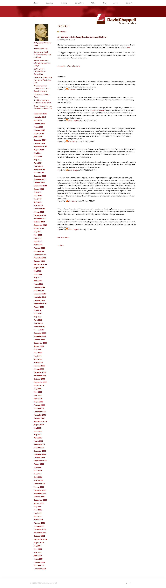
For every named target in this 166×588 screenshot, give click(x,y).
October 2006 (39, 457)
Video (93, 3)
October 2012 (39, 222)
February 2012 (39, 248)
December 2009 (40, 333)
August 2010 (39, 307)
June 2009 (38, 353)
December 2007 (40, 412)
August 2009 (39, 346)
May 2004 (37, 552)
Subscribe (63, 32)
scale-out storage (98, 110)
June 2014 (38, 156)
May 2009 (37, 356)
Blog (104, 3)
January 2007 (39, 448)
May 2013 (37, 199)
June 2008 (38, 392)
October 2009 (39, 340)
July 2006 (37, 467)
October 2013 (39, 182)
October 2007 (39, 418)
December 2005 (40, 490)
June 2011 (38, 274)
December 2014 (40, 140)
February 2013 (39, 209)
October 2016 (39, 124)
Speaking (49, 3)
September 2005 (40, 500)
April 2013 (38, 202)
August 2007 (39, 425)
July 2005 (37, 506)
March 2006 (38, 480)
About (115, 3)
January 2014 (39, 173)
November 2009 (40, 336)
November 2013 (40, 179)
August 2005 (39, 503)
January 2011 (39, 290)
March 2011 (38, 284)
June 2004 (38, 549)
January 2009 (39, 369)
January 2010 (39, 330)
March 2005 (38, 520)
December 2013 (40, 176)
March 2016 (38, 127)
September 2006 (40, 461)
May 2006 (37, 474)
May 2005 (37, 513)
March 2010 (38, 323)
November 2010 (40, 297)
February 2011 (39, 287)
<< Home (60, 245)
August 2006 (39, 464)
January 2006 (39, 487)
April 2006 (38, 477)
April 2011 (38, 281)
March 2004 (38, 559)
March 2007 (38, 441)
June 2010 (38, 313)
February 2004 (39, 562)
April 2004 (38, 556)
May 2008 (37, 395)
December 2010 (40, 294)
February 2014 (39, 169)
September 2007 (40, 421)
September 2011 (40, 264)
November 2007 (40, 415)
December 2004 (40, 529)
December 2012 (40, 215)
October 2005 (39, 497)
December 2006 (40, 451)
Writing (64, 3)
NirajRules (72, 89)
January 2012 (39, 251)
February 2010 (39, 326)
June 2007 (38, 431)
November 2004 (40, 533)
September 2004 (40, 539)
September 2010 (40, 304)
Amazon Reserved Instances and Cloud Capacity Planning (41, 88)
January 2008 (39, 408)
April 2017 (38, 120)
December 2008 (40, 372)
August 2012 (39, 228)
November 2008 (40, 376)
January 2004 (39, 565)
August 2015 (39, 133)
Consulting (79, 3)
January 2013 (39, 212)
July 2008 (37, 389)
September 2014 (40, 146)
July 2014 (37, 153)
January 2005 (39, 526)
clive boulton (72, 141)
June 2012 (38, 235)
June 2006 (38, 470)
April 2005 (38, 516)
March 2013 (38, 205)
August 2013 (39, 189)
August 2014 (39, 150)
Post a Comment (74, 66)
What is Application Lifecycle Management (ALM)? (42, 63)
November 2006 (40, 454)
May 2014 (37, 160)
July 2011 (37, 271)
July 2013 (37, 192)
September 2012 (40, 225)
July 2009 (37, 349)
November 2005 (40, 493)
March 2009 (38, 362)
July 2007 (37, 428)
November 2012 (40, 218)
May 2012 (37, 238)
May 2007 (37, 434)
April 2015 (38, 137)
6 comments (61, 66)
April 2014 (38, 163)
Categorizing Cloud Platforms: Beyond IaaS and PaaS (42, 54)
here (128, 47)
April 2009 (38, 359)
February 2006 (39, 484)
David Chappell (73, 121)
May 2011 (37, 277)
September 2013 (40, 186)
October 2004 (39, 536)
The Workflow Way (40, 49)
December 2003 (40, 569)
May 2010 (37, 317)
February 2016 (39, 130)
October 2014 (39, 143)
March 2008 (38, 402)
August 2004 (39, 543)
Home (36, 3)
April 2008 (38, 398)
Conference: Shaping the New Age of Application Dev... (43, 80)
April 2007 (38, 438)
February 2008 (39, 405)
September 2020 (40, 114)
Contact (129, 3)
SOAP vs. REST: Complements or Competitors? (40, 71)
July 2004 (37, 546)
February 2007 (39, 444)
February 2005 (39, 523)
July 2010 (37, 310)
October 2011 (39, 261)
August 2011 (39, 268)
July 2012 (37, 232)
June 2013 (38, 196)
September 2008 (40, 382)
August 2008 (39, 385)
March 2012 (38, 245)
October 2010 (39, 300)
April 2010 (38, 320)
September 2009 (40, 343)
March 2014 (38, 166)
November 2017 (40, 117)
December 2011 (40, 254)
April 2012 (38, 241)
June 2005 (38, 510)
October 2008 (39, 379)
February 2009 (39, 366)
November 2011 (40, 258)
